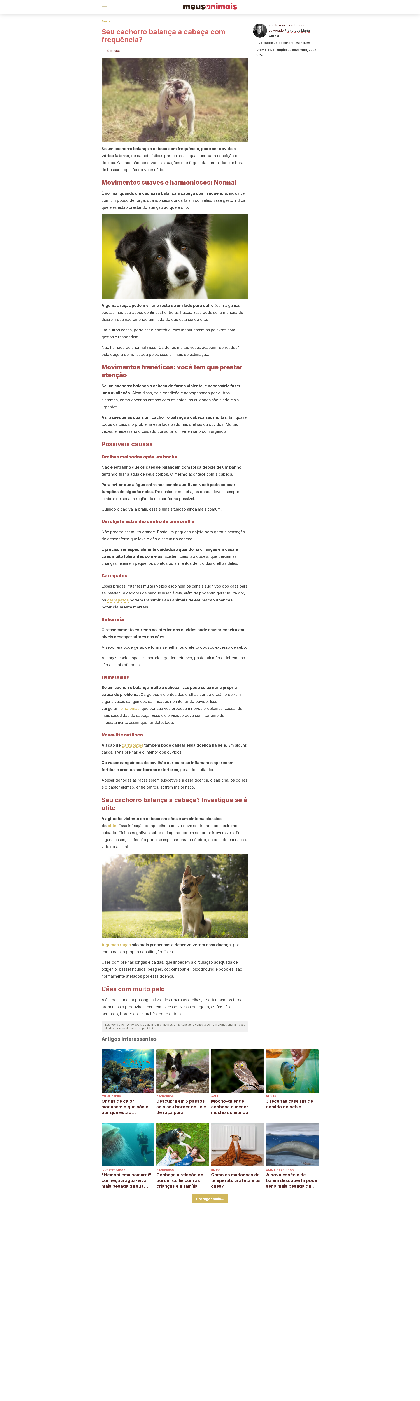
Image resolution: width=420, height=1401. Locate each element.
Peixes (271, 1096)
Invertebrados (113, 1170)
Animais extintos (280, 1170)
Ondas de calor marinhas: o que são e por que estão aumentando (125, 1107)
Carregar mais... (210, 1199)
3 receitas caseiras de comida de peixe (289, 1104)
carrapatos (118, 600)
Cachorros (165, 1096)
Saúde (106, 21)
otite (111, 825)
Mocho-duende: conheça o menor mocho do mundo (229, 1107)
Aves (214, 1096)
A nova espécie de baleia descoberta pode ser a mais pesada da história (291, 1180)
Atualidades (111, 1096)
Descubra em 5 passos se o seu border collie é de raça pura (181, 1107)
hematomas (128, 708)
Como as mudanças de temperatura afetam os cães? (236, 1180)
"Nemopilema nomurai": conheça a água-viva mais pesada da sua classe (127, 1180)
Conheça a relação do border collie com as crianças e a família (179, 1180)
